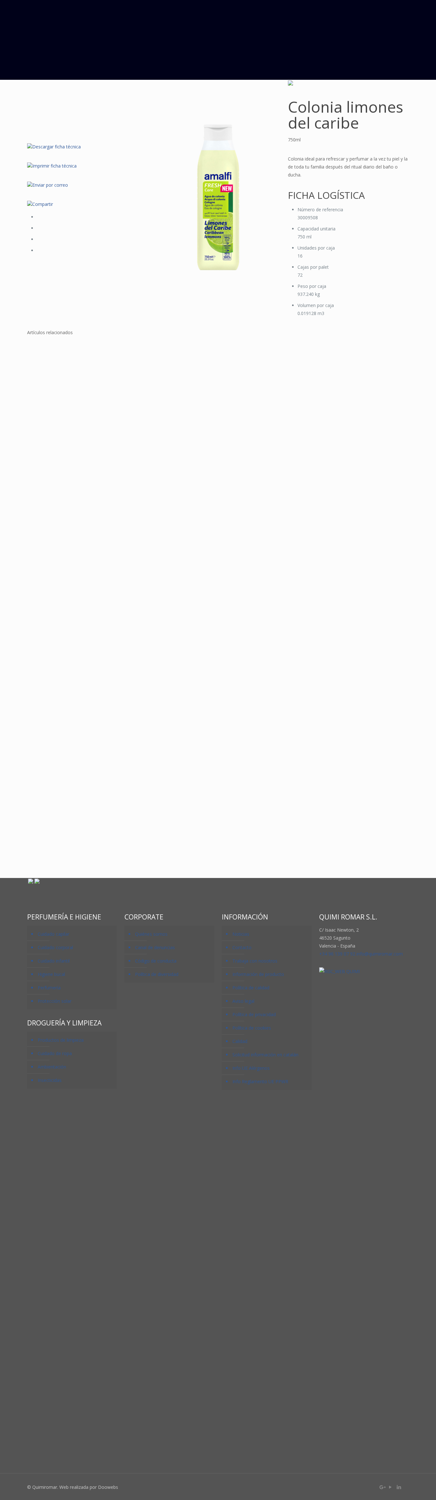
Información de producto (258, 974)
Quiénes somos (151, 934)
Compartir (42, 204)
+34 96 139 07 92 (337, 954)
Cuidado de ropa (55, 1053)
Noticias (240, 934)
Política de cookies (251, 1028)
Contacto (242, 947)
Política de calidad (250, 988)
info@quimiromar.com (380, 954)
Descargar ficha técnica (56, 147)
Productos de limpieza (61, 1040)
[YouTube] (390, 1487)
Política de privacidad (254, 1014)
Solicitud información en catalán (265, 1055)
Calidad (239, 1041)
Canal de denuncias (155, 947)
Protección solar (54, 1001)
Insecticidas (50, 1080)
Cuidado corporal (55, 947)
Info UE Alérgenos (251, 1068)
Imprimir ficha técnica (54, 166)
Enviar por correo (50, 185)
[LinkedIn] (399, 1487)
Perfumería (49, 988)
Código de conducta (156, 961)
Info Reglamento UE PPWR (260, 1081)
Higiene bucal (51, 974)
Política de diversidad (156, 974)
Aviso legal (243, 1001)
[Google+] (382, 1487)
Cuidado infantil (54, 961)
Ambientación (52, 1067)
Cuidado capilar (53, 934)
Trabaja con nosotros (254, 961)
